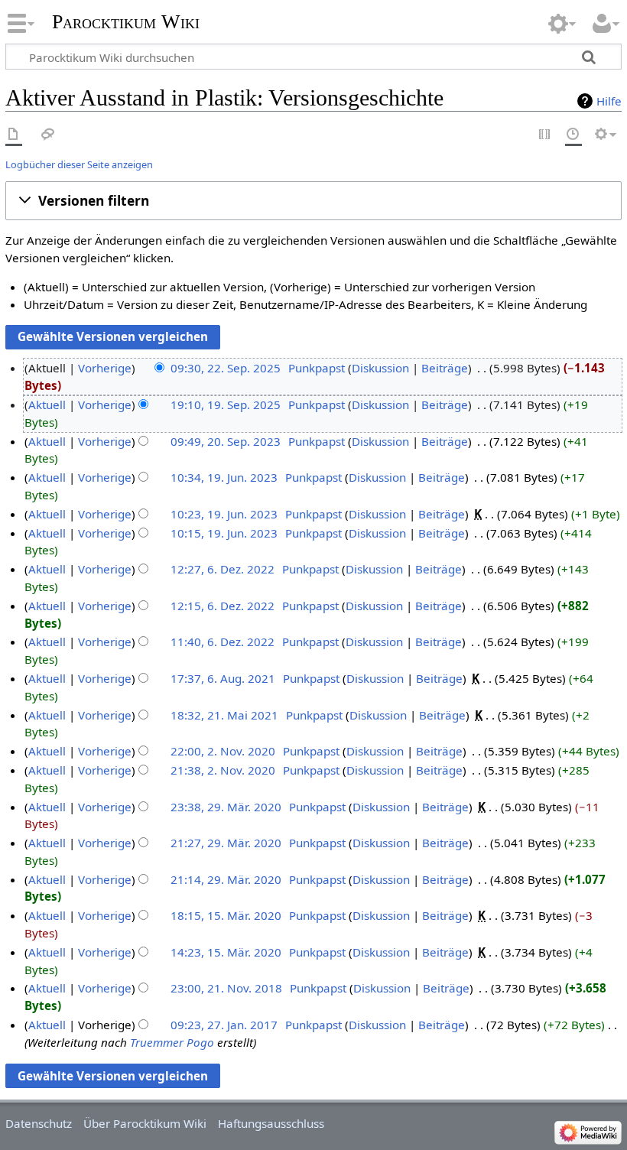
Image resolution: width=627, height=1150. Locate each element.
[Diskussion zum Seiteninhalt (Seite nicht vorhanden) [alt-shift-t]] (48, 135)
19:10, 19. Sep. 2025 (226, 404)
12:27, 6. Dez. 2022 (223, 569)
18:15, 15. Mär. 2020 (226, 915)
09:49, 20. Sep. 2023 (226, 441)
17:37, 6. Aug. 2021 (223, 678)
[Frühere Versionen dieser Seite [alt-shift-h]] (573, 135)
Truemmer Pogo (172, 1042)
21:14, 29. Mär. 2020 (226, 879)
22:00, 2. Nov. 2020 (223, 751)
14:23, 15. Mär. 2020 (226, 952)
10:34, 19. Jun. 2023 (224, 477)
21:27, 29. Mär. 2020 (226, 842)
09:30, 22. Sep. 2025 (226, 367)
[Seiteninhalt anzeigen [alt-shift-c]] (13, 135)
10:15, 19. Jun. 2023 (224, 533)
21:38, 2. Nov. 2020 (223, 770)
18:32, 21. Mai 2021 (224, 715)
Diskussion (380, 367)
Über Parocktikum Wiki (144, 1123)
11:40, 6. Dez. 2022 (223, 641)
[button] (313, 201)
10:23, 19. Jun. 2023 (224, 513)
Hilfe (609, 101)
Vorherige (105, 367)
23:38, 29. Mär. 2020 (226, 806)
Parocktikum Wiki (126, 20)
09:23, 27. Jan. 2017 (224, 1024)
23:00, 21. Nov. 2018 (226, 988)
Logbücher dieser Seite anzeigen (79, 164)
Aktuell (47, 404)
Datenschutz (38, 1123)
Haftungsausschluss (271, 1123)
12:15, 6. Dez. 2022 (223, 605)
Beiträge (444, 367)
